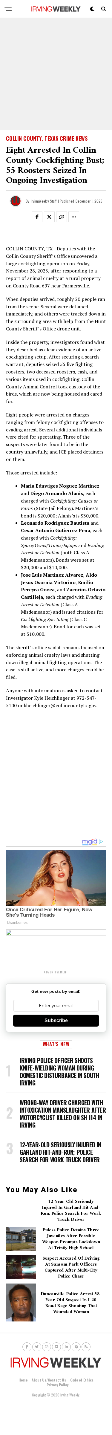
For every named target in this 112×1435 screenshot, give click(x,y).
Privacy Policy (57, 1384)
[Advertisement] (56, 74)
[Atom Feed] (76, 1346)
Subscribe (56, 1020)
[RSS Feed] (86, 1346)
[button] (41, 218)
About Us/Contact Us (49, 1379)
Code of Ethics (81, 1379)
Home (23, 1379)
